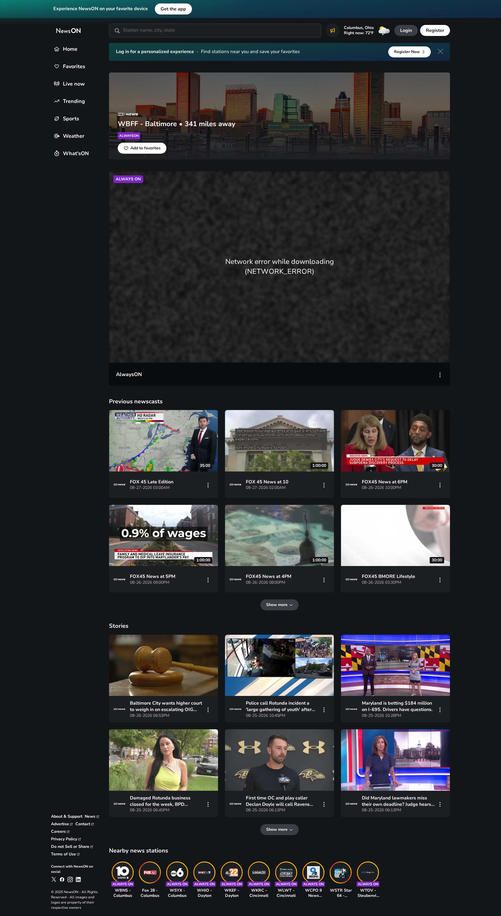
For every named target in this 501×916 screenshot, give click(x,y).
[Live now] (56, 83)
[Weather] (56, 136)
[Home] (56, 49)
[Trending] (56, 101)
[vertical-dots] (440, 374)
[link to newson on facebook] (62, 879)
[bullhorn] (333, 30)
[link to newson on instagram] (70, 879)
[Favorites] (56, 66)
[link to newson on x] (54, 879)
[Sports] (56, 118)
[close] (440, 51)
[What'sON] (56, 153)
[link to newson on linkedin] (78, 879)
